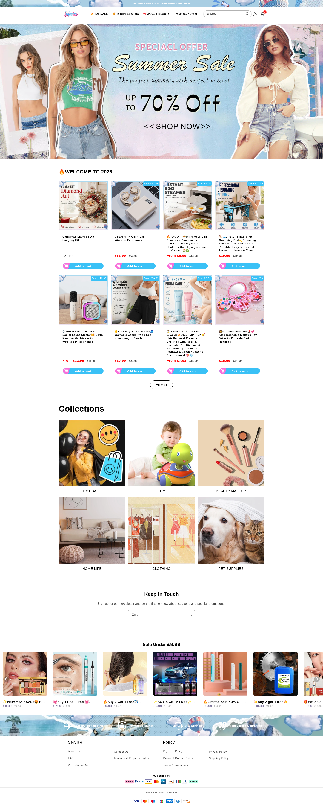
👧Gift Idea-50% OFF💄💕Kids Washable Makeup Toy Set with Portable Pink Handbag (238, 336)
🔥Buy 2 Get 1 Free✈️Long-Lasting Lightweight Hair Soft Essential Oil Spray (124, 702)
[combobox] (227, 14)
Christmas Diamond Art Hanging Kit (78, 238)
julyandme (172, 792)
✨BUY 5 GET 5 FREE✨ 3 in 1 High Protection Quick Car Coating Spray (174, 702)
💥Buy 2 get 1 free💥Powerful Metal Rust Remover (270, 702)
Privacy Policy (218, 751)
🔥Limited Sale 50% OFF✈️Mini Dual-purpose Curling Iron (223, 702)
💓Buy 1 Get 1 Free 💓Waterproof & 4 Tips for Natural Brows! (72, 702)
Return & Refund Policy (178, 758)
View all (161, 384)
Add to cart (83, 265)
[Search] (247, 14)
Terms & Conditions (175, 764)
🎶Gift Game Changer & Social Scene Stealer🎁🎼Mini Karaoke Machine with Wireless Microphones (83, 336)
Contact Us (121, 751)
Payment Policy (173, 751)
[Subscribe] (191, 614)
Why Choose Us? (79, 764)
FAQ (71, 758)
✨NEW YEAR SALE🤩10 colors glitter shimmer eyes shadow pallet (23, 702)
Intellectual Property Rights (131, 758)
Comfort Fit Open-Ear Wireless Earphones (129, 238)
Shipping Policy (219, 758)
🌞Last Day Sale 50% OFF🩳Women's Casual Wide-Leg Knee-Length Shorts (134, 335)
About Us (74, 751)
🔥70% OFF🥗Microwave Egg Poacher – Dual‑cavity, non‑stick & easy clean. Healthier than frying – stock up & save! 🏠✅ (187, 243)
